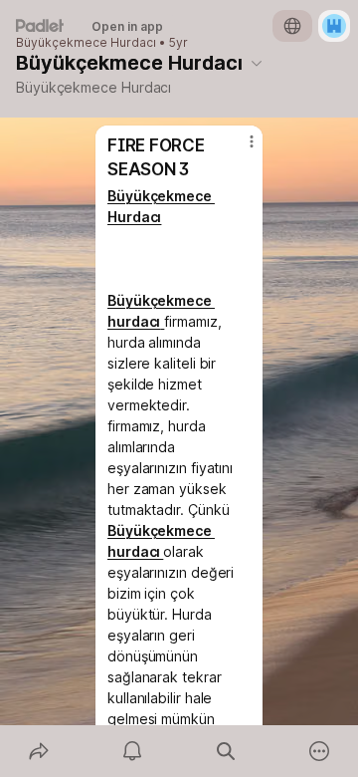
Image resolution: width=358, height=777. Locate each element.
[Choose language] (292, 26)
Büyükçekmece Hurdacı (86, 43)
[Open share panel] (39, 751)
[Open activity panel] (132, 751)
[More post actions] (239, 149)
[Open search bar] (226, 751)
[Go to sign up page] (334, 26)
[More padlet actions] (319, 751)
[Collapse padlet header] (257, 63)
